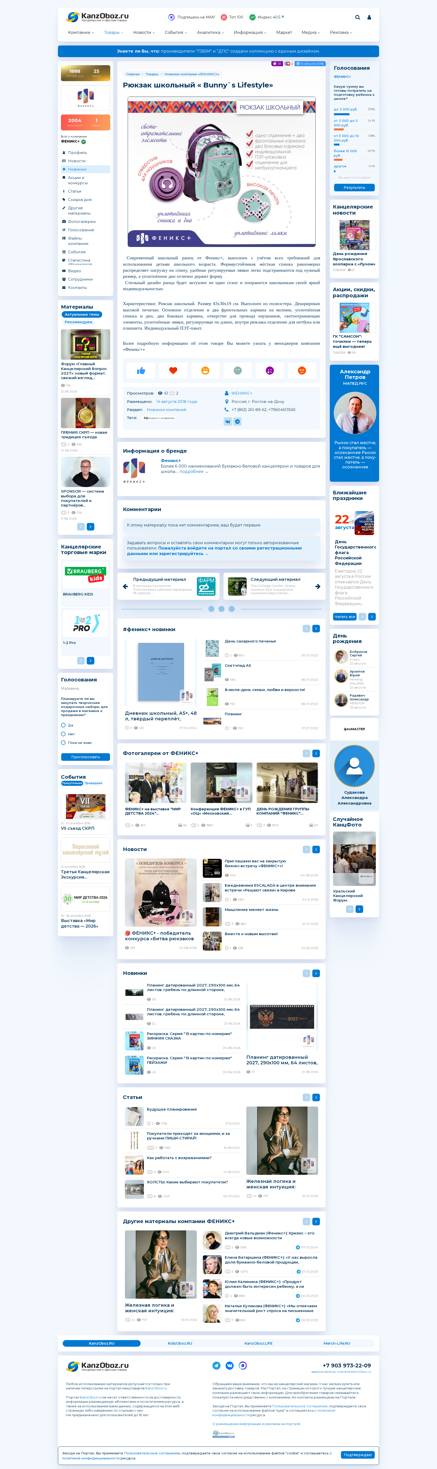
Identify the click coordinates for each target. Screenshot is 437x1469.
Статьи (74, 191)
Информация (248, 32)
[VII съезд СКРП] (85, 806)
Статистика (80, 261)
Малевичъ (70, 688)
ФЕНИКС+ (208, 74)
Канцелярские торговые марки (83, 549)
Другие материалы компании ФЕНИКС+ (179, 1221)
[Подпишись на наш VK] (230, 1364)
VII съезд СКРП (78, 828)
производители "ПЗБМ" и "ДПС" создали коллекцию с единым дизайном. (218, 51)
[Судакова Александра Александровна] (354, 766)
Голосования (79, 680)
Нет (71, 734)
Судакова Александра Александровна (355, 798)
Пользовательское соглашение (299, 1406)
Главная (133, 74)
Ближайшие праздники (350, 495)
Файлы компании (78, 241)
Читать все (345, 616)
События (174, 32)
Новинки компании (180, 74)
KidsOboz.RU (180, 1343)
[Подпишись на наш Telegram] (216, 1364)
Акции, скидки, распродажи (354, 292)
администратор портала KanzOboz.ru (341, 1371)
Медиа (309, 32)
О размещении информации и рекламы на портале (256, 1424)
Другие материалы (79, 210)
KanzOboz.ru (156, 1388)
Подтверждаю (358, 1455)
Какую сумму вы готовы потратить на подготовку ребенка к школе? (354, 93)
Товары (112, 32)
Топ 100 (236, 17)
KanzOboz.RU (102, 1343)
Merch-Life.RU (337, 1343)
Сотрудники (80, 279)
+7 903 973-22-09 (347, 1365)
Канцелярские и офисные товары (104, 20)
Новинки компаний (166, 409)
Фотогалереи (82, 221)
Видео (74, 270)
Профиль (77, 152)
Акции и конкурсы (78, 180)
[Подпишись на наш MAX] (243, 1364)
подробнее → (194, 471)
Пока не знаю (80, 743)
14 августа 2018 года (176, 401)
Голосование (81, 229)
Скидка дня (80, 199)
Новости (142, 32)
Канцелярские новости (353, 210)
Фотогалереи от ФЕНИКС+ (160, 753)
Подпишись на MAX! (196, 17)
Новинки (77, 169)
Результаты (354, 187)
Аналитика (208, 32)
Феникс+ (171, 460)
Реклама (339, 32)
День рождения (347, 638)
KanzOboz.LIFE (259, 1343)
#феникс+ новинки (159, 418)
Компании (79, 32)
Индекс (269, 17)
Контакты (77, 287)
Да (70, 725)
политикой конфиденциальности (91, 1458)
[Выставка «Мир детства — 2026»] (85, 899)
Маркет (284, 32)
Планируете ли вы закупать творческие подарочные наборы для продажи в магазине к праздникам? (84, 707)
